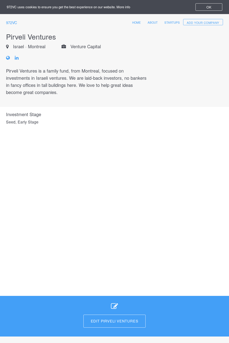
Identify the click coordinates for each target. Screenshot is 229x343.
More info (123, 6)
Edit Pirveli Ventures (114, 321)
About (153, 22)
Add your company (203, 23)
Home (136, 22)
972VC (11, 22)
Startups (172, 22)
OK (208, 7)
